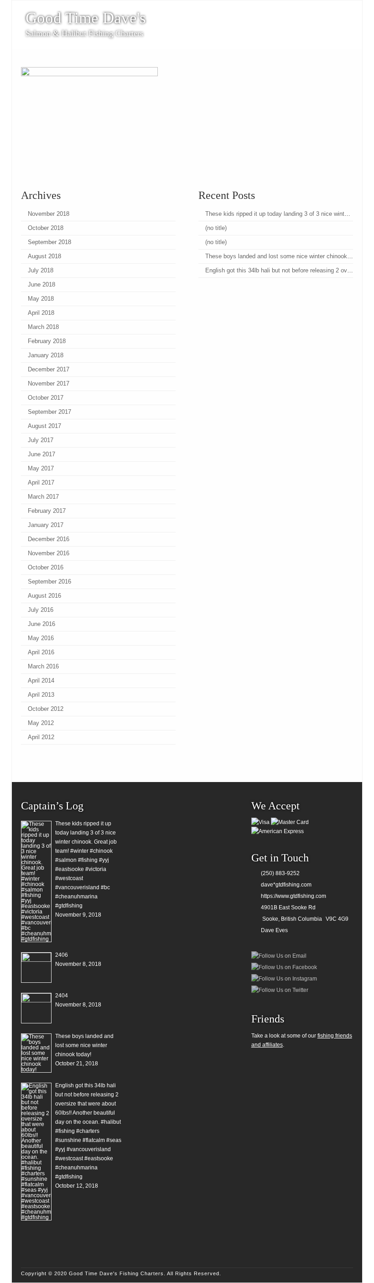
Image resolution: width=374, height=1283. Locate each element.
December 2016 (48, 539)
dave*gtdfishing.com (286, 884)
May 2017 (41, 468)
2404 (61, 995)
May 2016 (41, 638)
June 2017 (41, 454)
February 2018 (47, 341)
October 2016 (45, 567)
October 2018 (45, 227)
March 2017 (43, 496)
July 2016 (40, 609)
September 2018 (49, 242)
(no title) (216, 227)
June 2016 (41, 624)
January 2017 (45, 525)
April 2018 (41, 312)
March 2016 (43, 666)
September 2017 (49, 411)
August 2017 (44, 425)
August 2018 (44, 256)
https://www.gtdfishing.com (293, 896)
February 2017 (47, 510)
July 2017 (40, 440)
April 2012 (41, 737)
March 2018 (43, 326)
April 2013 (41, 694)
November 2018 (48, 213)
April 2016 (41, 652)
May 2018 (41, 298)
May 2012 (41, 723)
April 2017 (41, 482)
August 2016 (44, 595)
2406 (61, 955)
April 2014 (41, 680)
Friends (267, 1019)
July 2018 (40, 270)
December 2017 (48, 369)
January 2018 (45, 355)
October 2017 (45, 397)
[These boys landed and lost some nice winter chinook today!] (36, 1053)
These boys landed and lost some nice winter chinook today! (285, 256)
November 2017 (48, 383)
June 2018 (41, 284)
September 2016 (49, 581)
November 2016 (48, 553)
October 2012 (45, 708)
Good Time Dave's (86, 18)
